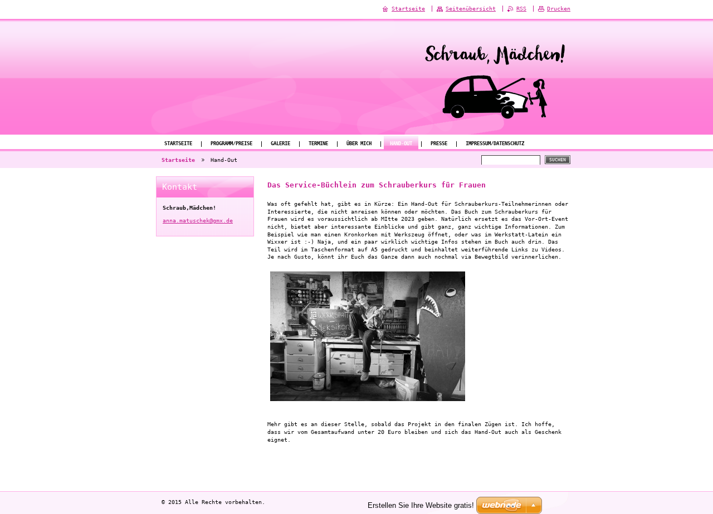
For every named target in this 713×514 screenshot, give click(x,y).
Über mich (359, 143)
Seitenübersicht (471, 9)
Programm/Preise (231, 143)
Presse (439, 143)
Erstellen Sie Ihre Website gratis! (421, 505)
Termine (318, 143)
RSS (521, 9)
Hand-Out (401, 143)
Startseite (178, 143)
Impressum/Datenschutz (495, 143)
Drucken (558, 9)
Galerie (280, 143)
